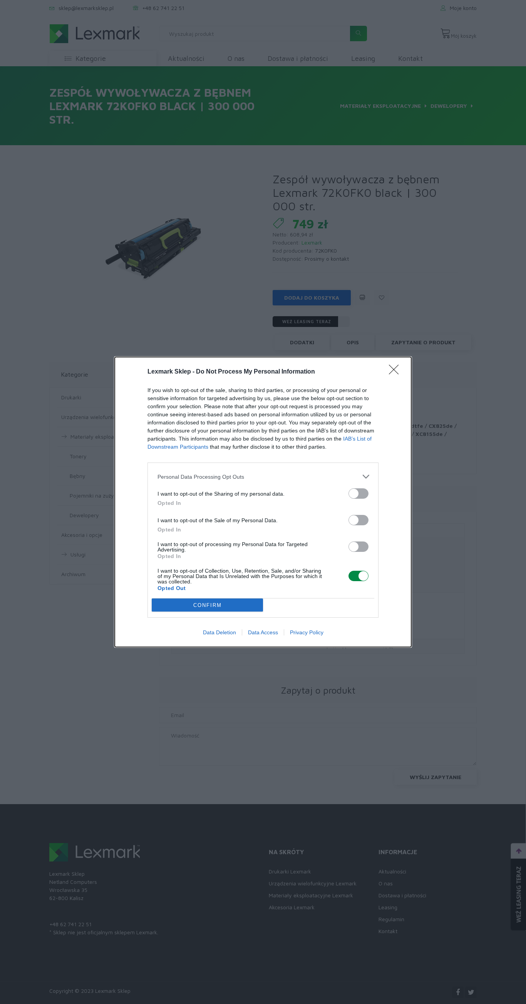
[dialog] (263, 502)
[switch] (358, 493)
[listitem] (263, 477)
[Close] (396, 372)
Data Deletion (219, 632)
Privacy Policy (306, 632)
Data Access (263, 632)
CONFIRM (207, 605)
